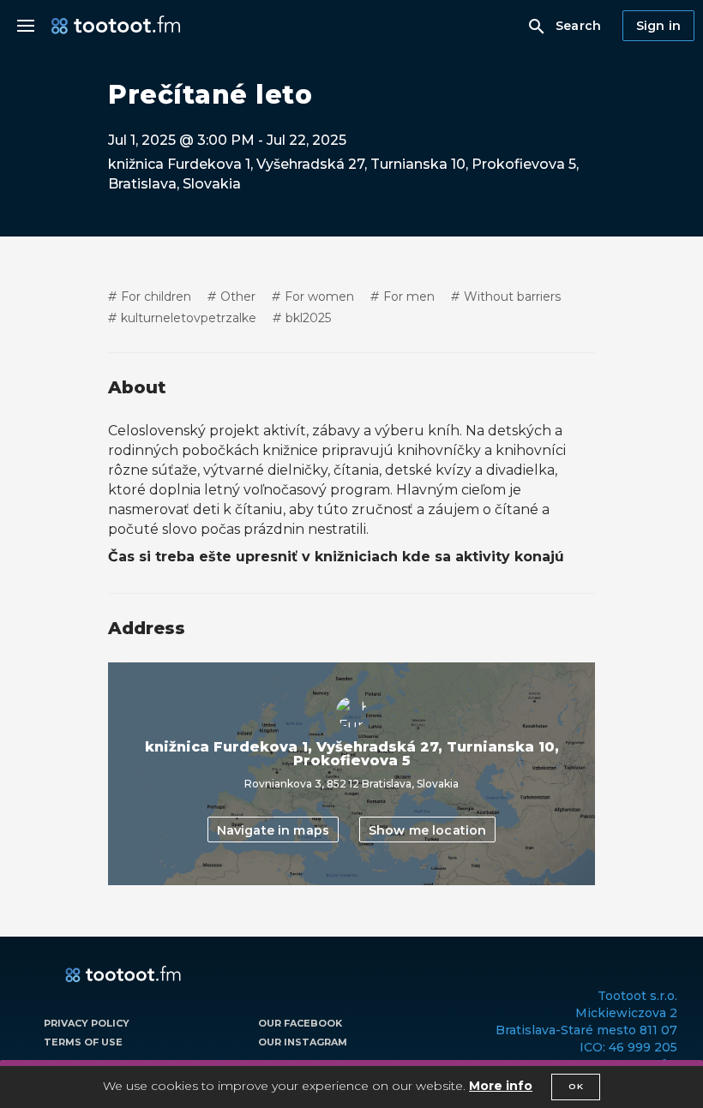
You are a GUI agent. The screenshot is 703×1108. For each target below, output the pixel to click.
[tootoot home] (123, 975)
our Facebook (300, 1023)
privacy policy (86, 1023)
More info (500, 1085)
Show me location (427, 830)
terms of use (83, 1042)
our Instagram (302, 1042)
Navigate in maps (273, 830)
